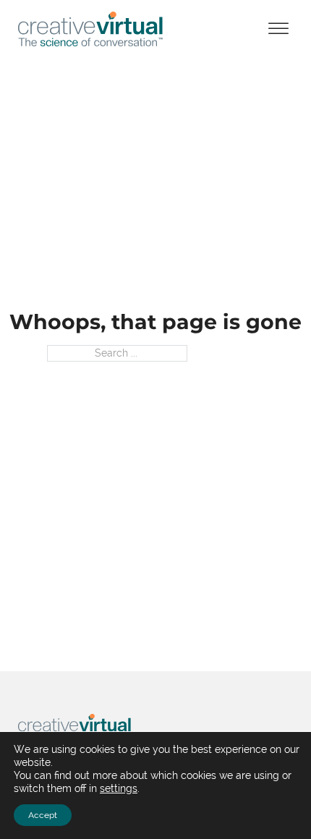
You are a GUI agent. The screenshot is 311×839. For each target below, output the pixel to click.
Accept (42, 815)
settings (118, 788)
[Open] (278, 29)
